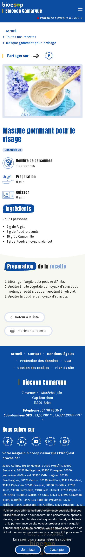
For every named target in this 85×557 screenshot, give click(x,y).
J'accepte (57, 549)
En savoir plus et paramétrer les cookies (42, 539)
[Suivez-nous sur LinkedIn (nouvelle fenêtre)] (22, 441)
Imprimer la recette (31, 331)
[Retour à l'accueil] (12, 5)
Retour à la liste (27, 317)
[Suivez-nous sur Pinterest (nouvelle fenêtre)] (64, 441)
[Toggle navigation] (80, 10)
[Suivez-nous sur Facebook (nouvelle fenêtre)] (7, 441)
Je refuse (28, 549)
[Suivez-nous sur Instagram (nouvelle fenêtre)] (50, 441)
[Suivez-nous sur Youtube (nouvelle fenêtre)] (36, 441)
